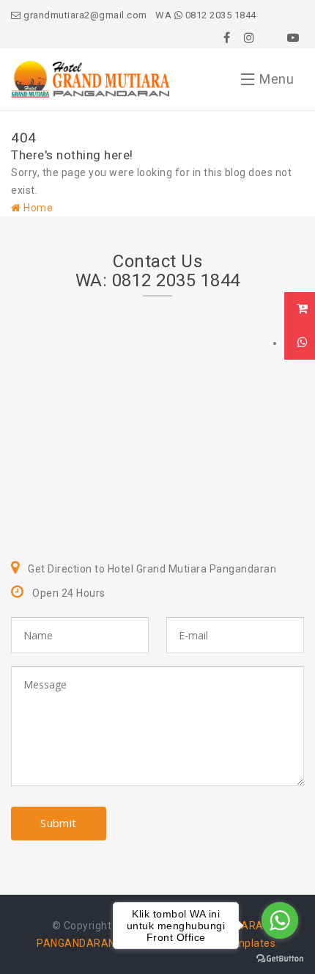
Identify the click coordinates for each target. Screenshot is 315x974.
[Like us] (227, 37)
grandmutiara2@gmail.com (84, 15)
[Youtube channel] (293, 37)
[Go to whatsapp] (280, 920)
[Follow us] (249, 37)
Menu (276, 79)
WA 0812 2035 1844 (205, 15)
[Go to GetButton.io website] (279, 959)
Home (37, 208)
